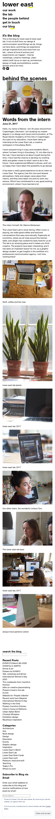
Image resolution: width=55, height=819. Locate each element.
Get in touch (11, 22)
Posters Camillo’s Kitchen (14, 706)
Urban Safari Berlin (11, 711)
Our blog (9, 26)
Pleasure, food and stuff (13, 760)
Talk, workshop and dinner (14, 674)
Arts (4, 731)
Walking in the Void (11, 703)
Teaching (7, 763)
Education (7, 739)
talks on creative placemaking (16, 687)
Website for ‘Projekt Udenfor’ (16, 695)
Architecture (8, 728)
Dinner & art (8, 668)
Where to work (9, 768)
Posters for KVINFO (11, 671)
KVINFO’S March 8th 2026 (15, 663)
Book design (8, 733)
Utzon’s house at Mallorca (14, 709)
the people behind (16, 18)
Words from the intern (26, 119)
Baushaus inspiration (12, 719)
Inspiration (7, 747)
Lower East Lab (10, 752)
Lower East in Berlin (12, 749)
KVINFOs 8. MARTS (12, 666)
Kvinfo (5, 692)
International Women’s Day (15, 700)
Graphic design (9, 744)
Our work (9, 10)
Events (6, 741)
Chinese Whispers (11, 714)
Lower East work (10, 758)
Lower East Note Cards (13, 755)
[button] (27, 204)
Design (6, 736)
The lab (8, 14)
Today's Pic (8, 766)
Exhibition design (10, 717)
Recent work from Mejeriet (15, 698)
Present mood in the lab (13, 690)
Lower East (18, 4)
